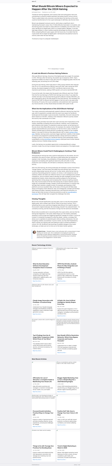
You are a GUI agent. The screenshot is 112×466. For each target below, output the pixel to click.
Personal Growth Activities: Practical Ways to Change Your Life (43, 413)
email (79, 464)
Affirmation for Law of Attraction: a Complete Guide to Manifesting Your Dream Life (43, 379)
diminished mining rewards (52, 139)
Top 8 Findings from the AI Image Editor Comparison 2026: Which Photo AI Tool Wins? (43, 337)
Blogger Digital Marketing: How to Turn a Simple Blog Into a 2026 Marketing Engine (67, 379)
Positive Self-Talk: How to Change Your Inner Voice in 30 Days (67, 413)
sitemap (75, 464)
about (79, 1)
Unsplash (62, 68)
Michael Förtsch (55, 68)
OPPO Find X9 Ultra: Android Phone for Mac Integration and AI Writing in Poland (67, 265)
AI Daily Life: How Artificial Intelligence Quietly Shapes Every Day (66, 302)
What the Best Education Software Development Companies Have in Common (42, 265)
